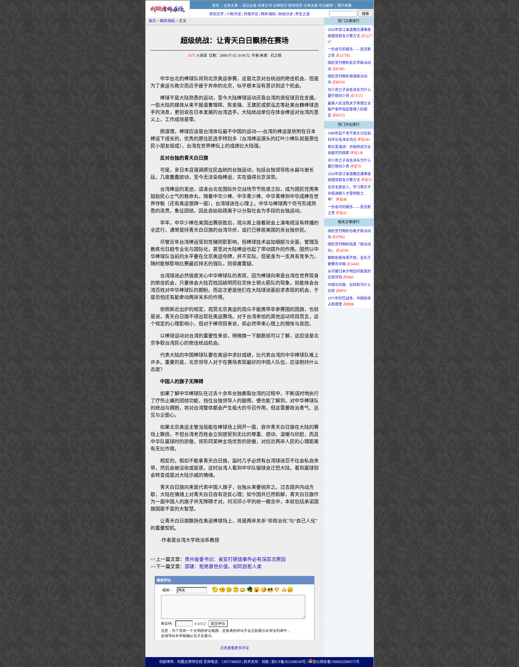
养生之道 (302, 14)
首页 (215, 6)
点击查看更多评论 (234, 648)
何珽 (265, 662)
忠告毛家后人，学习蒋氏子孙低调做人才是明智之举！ (349, 193)
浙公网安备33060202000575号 (336, 662)
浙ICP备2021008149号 (288, 662)
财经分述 (285, 14)
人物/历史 (233, 14)
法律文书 (264, 6)
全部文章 (230, 6)
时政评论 (251, 14)
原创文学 (216, 14)
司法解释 (326, 6)
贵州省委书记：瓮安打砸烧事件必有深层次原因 (235, 559)
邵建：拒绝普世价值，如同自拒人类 (223, 566)
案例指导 (295, 6)
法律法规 (310, 6)
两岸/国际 (268, 14)
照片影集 (344, 6)
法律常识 (280, 6)
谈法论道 (249, 6)
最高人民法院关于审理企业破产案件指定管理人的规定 (349, 109)
